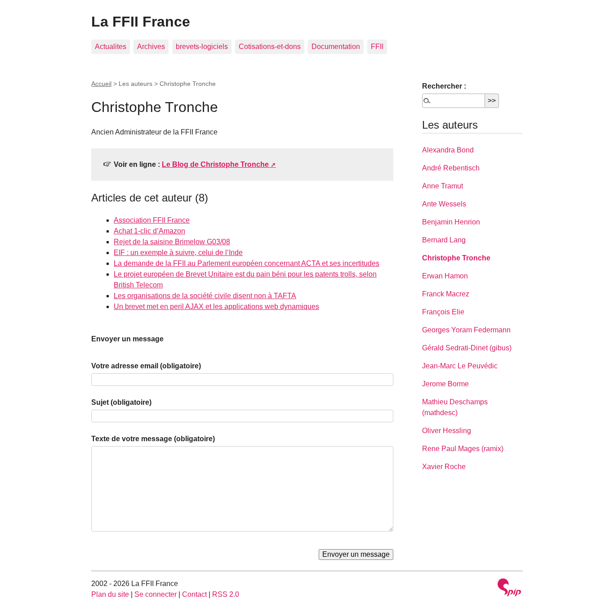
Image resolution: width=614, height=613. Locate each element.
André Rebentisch (451, 168)
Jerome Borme (445, 384)
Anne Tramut (442, 186)
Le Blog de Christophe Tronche (215, 164)
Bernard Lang (444, 240)
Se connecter (155, 594)
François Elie (443, 312)
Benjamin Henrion (451, 222)
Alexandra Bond (448, 150)
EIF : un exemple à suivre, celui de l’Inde (178, 252)
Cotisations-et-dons (270, 46)
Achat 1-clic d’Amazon (149, 231)
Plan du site (110, 594)
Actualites (110, 46)
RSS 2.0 (225, 594)
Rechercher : (444, 86)
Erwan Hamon (445, 276)
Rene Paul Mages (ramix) (462, 448)
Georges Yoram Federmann (466, 330)
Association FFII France (152, 220)
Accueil (101, 83)
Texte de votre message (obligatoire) (153, 439)
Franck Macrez (445, 294)
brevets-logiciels (202, 46)
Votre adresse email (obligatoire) (146, 366)
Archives (151, 46)
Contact (194, 594)
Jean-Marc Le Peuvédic (460, 366)
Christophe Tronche (456, 258)
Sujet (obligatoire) (121, 402)
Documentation (335, 46)
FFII (377, 46)
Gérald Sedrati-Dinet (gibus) (467, 348)
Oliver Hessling (446, 430)
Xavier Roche (444, 466)
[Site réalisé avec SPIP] (509, 588)
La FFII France (140, 21)
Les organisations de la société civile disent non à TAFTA (205, 296)
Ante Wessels (444, 204)
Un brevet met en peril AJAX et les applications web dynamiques (216, 306)
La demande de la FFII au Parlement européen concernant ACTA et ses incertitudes (246, 263)
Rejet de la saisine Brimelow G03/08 (172, 242)
